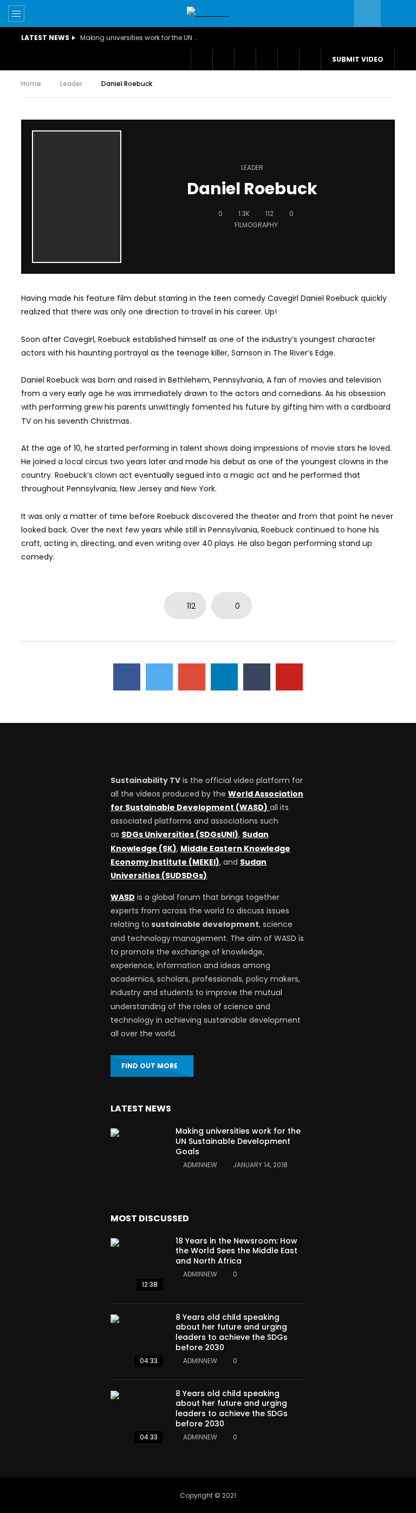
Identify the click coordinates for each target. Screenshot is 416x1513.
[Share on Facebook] (126, 676)
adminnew (200, 1164)
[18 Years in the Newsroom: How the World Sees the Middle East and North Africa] (137, 1265)
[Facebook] (201, 59)
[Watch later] (245, 59)
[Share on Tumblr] (256, 676)
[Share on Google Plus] (191, 676)
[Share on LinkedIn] (224, 676)
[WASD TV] (208, 13)
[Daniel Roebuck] (76, 196)
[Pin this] (289, 676)
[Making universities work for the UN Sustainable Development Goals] (137, 1155)
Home (31, 83)
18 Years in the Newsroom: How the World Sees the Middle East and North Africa (236, 1251)
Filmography (256, 224)
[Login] (288, 59)
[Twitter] (223, 59)
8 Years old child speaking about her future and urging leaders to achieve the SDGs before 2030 (232, 1332)
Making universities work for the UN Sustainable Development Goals (139, 37)
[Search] (394, 13)
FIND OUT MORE (149, 1065)
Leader (71, 83)
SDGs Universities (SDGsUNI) (179, 834)
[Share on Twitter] (159, 676)
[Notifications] (266, 59)
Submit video (358, 59)
